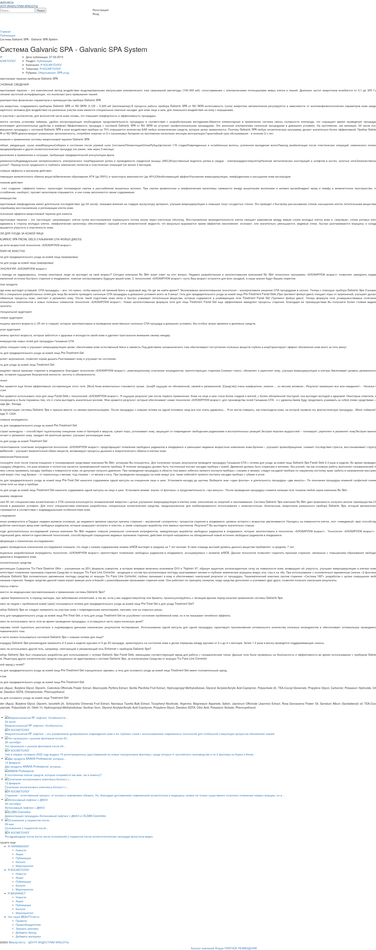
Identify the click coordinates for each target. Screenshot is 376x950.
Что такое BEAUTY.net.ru (23, 917)
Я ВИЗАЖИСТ (17, 893)
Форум (219, 948)
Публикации (44, 61)
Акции (19, 854)
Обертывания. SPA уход (53, 72)
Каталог (21, 862)
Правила (21, 921)
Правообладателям (28, 924)
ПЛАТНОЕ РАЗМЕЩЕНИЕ (240, 948)
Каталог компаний (202, 948)
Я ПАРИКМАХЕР (18, 846)
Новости (21, 850)
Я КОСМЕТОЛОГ (51, 65)
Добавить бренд (26, 932)
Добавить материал (28, 936)
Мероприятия (24, 866)
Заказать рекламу (27, 928)
